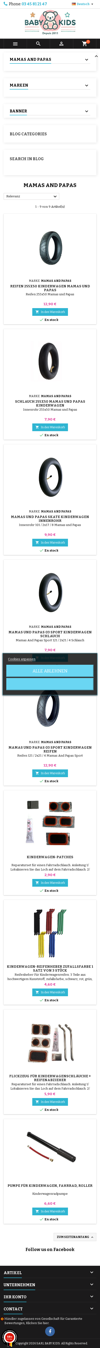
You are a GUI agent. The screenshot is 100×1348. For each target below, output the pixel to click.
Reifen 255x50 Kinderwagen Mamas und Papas (50, 288)
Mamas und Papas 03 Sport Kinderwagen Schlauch (50, 634)
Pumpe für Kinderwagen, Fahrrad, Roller (50, 1186)
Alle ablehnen (50, 670)
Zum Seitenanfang (75, 1237)
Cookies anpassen (21, 659)
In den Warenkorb (50, 312)
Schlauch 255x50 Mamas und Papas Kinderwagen (50, 404)
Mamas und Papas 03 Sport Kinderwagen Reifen (50, 749)
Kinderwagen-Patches (50, 857)
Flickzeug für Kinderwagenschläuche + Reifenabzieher (50, 1078)
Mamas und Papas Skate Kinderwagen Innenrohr (50, 519)
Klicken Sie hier (37, 1323)
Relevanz (32, 197)
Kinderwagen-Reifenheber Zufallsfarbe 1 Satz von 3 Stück (50, 969)
